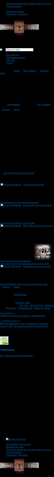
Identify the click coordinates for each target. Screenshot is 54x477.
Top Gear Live (36, 305)
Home (17, 70)
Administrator (13, 104)
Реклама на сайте (15, 11)
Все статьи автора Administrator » (17, 355)
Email (16, 109)
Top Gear (23, 305)
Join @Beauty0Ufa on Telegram (18, 173)
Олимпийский (24, 308)
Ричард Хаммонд (42, 308)
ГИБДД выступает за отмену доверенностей (22, 314)
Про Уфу (10, 60)
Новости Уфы (22, 302)
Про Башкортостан (15, 57)
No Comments (44, 104)
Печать (5, 109)
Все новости (12, 55)
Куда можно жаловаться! (18, 444)
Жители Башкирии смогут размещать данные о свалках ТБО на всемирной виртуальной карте (24, 323)
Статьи (9, 63)
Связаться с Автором (16, 14)
